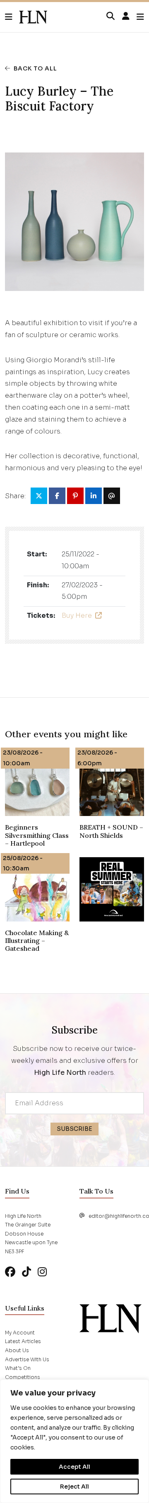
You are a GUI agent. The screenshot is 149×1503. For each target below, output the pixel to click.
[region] (74, 1441)
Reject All (74, 1486)
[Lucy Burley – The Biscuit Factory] (33, 17)
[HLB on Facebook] (10, 1272)
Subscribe (74, 1129)
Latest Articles (23, 1341)
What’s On (18, 1368)
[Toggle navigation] (140, 17)
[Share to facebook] (57, 496)
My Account (20, 1332)
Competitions (22, 1377)
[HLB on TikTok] (26, 1272)
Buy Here (77, 615)
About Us (17, 1350)
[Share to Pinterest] (75, 496)
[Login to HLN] (126, 16)
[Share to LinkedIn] (93, 496)
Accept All (74, 1466)
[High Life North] (110, 1318)
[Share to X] (39, 496)
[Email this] (111, 496)
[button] (12, 17)
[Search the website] (110, 16)
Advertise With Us (27, 1359)
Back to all (35, 68)
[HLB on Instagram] (42, 1272)
